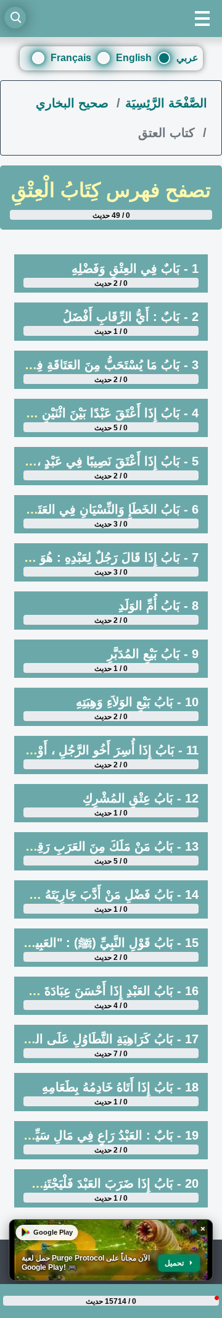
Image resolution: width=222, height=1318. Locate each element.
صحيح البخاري (74, 103)
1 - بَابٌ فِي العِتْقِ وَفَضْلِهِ (135, 268)
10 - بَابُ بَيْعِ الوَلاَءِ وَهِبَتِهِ (137, 702)
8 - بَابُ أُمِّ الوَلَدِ (158, 605)
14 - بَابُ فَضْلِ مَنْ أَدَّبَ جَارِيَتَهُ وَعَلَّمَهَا (103, 894)
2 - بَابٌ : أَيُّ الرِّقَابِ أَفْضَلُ (131, 316)
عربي (187, 57)
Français (71, 57)
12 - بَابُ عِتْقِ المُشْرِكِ (141, 798)
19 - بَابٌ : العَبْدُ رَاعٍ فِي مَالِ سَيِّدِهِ (111, 1135)
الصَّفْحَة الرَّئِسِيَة (166, 103)
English (134, 57)
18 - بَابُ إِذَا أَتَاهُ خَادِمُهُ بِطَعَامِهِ (120, 1087)
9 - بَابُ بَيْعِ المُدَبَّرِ (153, 654)
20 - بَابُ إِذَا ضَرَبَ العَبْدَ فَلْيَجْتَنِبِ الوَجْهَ (99, 1183)
